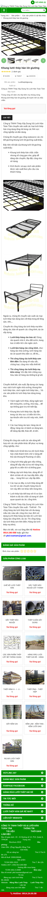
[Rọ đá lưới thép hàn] (12, 746)
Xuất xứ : (12, 86)
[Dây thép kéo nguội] (12, 607)
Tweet (19, 76)
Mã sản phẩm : (10, 82)
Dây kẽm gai (12, 724)
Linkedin (31, 76)
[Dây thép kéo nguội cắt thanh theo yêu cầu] (35, 573)
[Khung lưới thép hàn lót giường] (23, 39)
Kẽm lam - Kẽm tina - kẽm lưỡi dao (35, 725)
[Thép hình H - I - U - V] (12, 677)
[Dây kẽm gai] (12, 711)
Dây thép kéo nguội (12, 621)
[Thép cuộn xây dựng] (35, 607)
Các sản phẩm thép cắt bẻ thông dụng (12, 656)
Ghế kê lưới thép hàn (12, 586)
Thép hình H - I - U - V (12, 690)
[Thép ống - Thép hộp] (35, 677)
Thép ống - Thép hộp (35, 690)
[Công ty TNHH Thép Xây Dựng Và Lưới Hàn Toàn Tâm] (23, 6)
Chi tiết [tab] (7, 118)
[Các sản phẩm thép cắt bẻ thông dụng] (12, 642)
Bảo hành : (12, 92)
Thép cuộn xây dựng (35, 621)
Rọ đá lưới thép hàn (12, 760)
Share (7, 76)
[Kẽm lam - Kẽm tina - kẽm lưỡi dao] (35, 711)
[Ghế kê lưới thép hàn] (12, 573)
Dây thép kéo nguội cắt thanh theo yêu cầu (35, 587)
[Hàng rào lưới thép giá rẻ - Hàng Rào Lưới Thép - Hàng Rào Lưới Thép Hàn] (35, 642)
